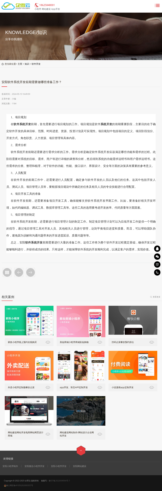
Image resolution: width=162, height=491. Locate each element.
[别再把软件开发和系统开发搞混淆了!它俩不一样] (30, 272)
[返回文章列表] (7, 272)
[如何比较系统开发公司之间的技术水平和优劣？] (18, 272)
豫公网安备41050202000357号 (19, 485)
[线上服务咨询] (157, 249)
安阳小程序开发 (58, 466)
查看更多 (156, 296)
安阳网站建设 (79, 466)
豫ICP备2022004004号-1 (59, 480)
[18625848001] (157, 272)
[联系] (157, 264)
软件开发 (36, 63)
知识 (27, 63)
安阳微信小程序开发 (34, 466)
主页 (20, 63)
